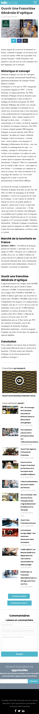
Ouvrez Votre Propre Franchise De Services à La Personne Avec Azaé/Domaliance (28, 468)
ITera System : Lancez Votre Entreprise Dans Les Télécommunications (29, 436)
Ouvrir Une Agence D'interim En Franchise (28, 452)
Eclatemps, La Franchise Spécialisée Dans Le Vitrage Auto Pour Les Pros (29, 578)
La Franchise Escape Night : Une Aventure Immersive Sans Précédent (28, 536)
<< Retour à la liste (18, 596)
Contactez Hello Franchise (19, 706)
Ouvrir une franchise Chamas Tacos (18, 396)
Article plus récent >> (19, 603)
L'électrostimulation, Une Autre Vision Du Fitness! (29, 484)
